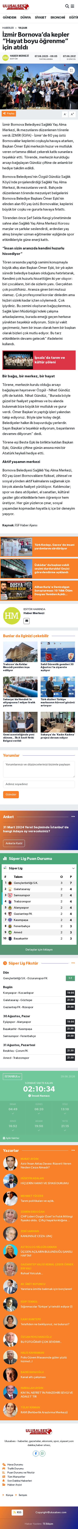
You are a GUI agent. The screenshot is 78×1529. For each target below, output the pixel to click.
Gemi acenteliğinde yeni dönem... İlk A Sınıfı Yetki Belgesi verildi (18, 737)
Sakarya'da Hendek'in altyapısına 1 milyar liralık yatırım (19, 702)
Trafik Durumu (15, 1468)
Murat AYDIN (29, 1159)
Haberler (8, 28)
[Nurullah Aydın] (10, 1392)
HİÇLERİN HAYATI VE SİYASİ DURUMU (45, 1183)
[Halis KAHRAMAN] (10, 1357)
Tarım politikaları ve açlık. (37, 1201)
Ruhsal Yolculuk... (32, 1273)
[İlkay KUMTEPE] (10, 1321)
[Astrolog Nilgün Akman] (10, 1251)
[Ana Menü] (72, 6)
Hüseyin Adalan (32, 1178)
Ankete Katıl (14, 843)
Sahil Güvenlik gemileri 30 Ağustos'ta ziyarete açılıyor (57, 667)
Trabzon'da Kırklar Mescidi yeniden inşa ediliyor (16, 667)
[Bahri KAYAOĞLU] (10, 1374)
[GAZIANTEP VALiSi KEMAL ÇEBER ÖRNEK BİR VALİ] (10, 1268)
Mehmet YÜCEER (32, 1196)
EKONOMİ (58, 17)
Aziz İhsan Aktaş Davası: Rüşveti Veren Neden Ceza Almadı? (46, 1165)
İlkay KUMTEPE (31, 1319)
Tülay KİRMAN (30, 1407)
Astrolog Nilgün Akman (39, 1247)
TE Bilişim (48, 1523)
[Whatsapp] (42, 1454)
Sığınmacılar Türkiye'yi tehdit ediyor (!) (46, 1306)
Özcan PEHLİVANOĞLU (36, 1337)
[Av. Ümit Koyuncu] (10, 1286)
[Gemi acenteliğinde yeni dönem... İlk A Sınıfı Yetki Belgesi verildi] (20, 722)
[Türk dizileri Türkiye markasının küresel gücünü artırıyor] (58, 686)
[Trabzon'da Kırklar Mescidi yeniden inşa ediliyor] (20, 651)
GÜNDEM (9, 17)
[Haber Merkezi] (11, 615)
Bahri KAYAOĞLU (32, 1372)
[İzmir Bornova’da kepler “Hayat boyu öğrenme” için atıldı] (39, 86)
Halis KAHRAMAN (32, 1353)
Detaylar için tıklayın (39, 949)
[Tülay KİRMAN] (10, 1409)
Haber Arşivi (14, 1484)
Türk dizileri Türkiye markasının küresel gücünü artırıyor (58, 702)
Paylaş (11, 113)
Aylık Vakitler (12, 1138)
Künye (9, 1495)
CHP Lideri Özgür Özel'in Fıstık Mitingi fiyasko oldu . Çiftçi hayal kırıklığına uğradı (47, 1219)
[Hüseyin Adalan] (10, 1180)
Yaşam (22, 28)
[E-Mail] (27, 621)
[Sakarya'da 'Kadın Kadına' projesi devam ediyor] (58, 722)
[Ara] (67, 6)
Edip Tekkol (29, 1301)
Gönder (11, 794)
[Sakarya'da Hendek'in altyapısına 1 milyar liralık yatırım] (20, 686)
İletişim (23, 1495)
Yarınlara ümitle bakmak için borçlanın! (46, 1289)
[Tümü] (73, 816)
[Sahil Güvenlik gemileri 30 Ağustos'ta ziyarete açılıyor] (58, 651)
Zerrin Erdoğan (32, 1212)
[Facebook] (36, 1454)
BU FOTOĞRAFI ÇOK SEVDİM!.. (41, 1342)
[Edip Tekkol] (10, 1304)
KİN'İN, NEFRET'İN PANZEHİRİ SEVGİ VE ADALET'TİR (47, 1394)
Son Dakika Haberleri (19, 1480)
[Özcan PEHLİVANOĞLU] (10, 1339)
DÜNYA (25, 17)
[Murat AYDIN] (10, 1163)
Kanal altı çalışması (33, 1377)
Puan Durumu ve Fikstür (21, 1472)
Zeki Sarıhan (30, 1231)
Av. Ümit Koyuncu (33, 1284)
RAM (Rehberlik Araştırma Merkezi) (44, 1412)
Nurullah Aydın (32, 1388)
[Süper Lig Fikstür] (73, 963)
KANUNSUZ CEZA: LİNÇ (36, 1236)
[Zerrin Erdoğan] (10, 1216)
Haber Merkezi (34, 613)
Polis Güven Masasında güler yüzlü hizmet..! (44, 1359)
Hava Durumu (15, 1464)
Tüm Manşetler (16, 1476)
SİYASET (40, 17)
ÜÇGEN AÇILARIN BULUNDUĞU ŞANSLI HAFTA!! (46, 1253)
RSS (19, 1512)
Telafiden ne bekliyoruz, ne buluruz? (45, 1324)
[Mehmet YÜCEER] (10, 1198)
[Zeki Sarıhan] (10, 1233)
